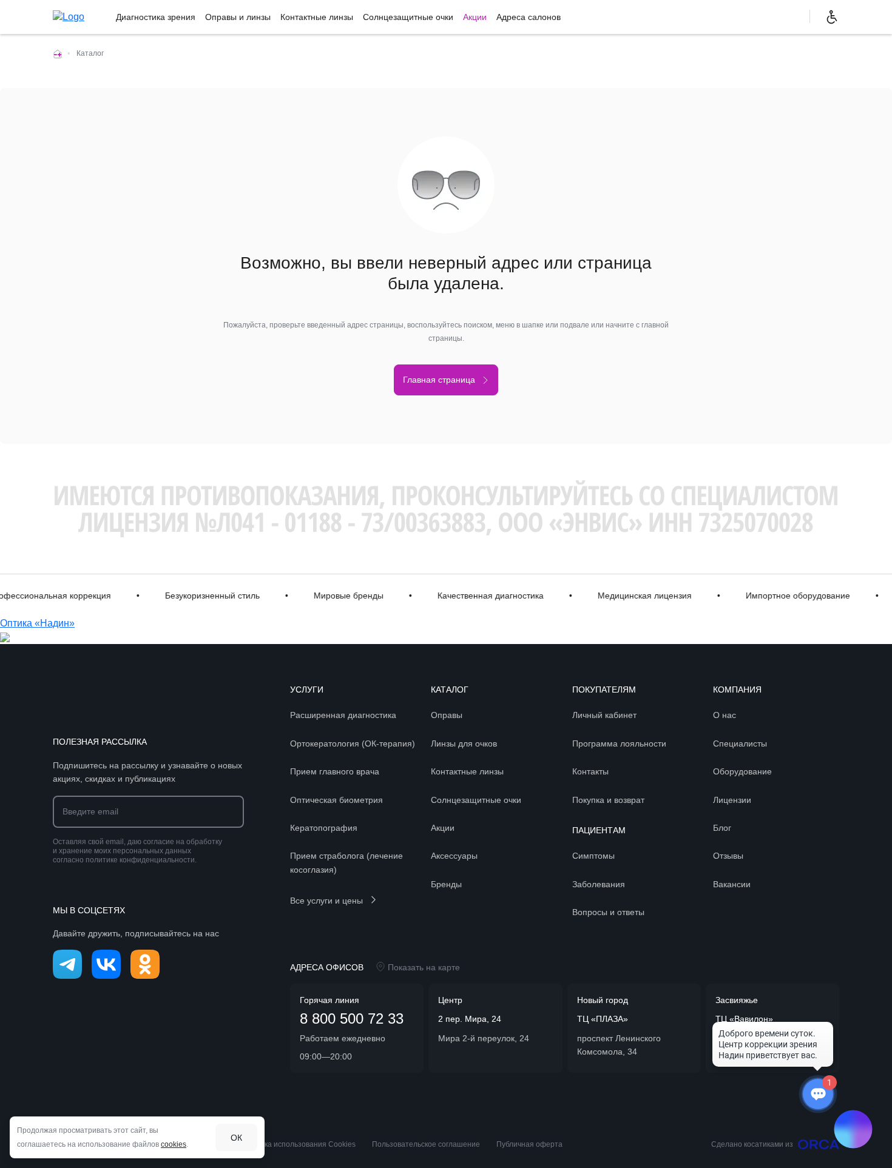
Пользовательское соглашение (426, 1144)
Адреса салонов (528, 17)
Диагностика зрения (155, 17)
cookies (173, 1144)
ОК (236, 1138)
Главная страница (439, 379)
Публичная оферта (529, 1144)
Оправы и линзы (238, 17)
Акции (475, 17)
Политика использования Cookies (297, 1144)
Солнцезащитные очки (408, 17)
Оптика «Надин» (37, 623)
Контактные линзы (316, 17)
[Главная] (58, 53)
